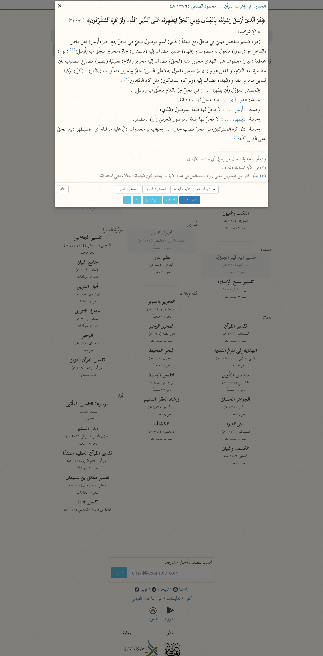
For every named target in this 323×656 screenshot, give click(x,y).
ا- (127, 200)
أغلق (62, 189)
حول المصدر (190, 200)
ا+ (137, 200)
